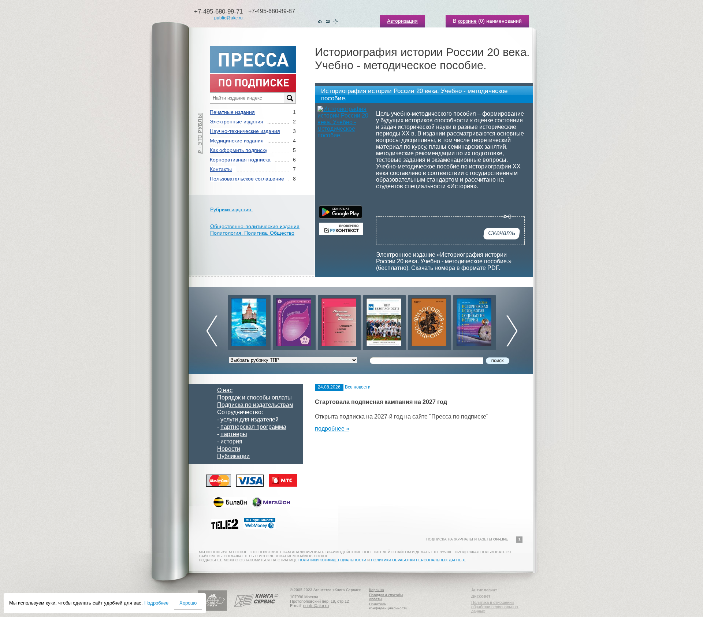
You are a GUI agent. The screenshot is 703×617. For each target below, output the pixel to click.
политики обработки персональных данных (418, 560)
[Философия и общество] (400, 320)
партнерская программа (253, 427)
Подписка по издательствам (255, 405)
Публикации (233, 456)
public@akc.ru (228, 18)
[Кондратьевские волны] (490, 320)
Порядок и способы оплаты (254, 397)
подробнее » (332, 428)
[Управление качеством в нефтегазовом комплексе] (265, 320)
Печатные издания (232, 112)
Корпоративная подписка (240, 160)
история (231, 441)
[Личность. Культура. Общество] (310, 320)
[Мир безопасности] (355, 320)
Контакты (221, 169)
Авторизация (402, 21)
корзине (467, 21)
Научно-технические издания (245, 131)
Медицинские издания (237, 141)
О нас (225, 390)
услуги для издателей (249, 419)
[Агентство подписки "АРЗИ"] (212, 609)
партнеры (233, 434)
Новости (228, 449)
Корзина (376, 590)
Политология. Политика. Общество (252, 233)
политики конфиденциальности (332, 560)
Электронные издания (236, 121)
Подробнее (156, 603)
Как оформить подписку (238, 150)
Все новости (358, 387)
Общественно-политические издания (255, 226)
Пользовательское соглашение (247, 179)
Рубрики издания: (231, 209)
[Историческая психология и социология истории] (445, 320)
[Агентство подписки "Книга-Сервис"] (256, 609)
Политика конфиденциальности (388, 606)
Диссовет (480, 596)
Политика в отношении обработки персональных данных (494, 606)
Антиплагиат (484, 590)
